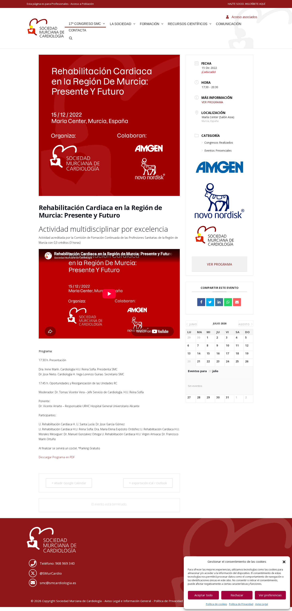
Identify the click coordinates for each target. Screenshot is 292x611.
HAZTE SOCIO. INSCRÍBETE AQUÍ (246, 4)
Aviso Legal (261, 604)
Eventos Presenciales (218, 150)
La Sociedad (120, 24)
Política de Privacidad (241, 604)
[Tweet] (210, 302)
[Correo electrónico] (237, 302)
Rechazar (237, 595)
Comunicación (228, 24)
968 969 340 (65, 563)
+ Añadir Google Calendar (69, 483)
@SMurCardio (51, 573)
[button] (284, 561)
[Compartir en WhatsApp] (228, 302)
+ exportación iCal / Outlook (148, 483)
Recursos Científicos (187, 24)
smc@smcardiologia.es (58, 583)
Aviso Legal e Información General (127, 601)
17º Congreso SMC (85, 23)
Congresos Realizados (218, 142)
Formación (149, 24)
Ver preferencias (270, 595)
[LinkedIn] (219, 302)
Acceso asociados (244, 17)
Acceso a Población (82, 4)
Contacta (77, 30)
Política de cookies (216, 604)
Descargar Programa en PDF (57, 457)
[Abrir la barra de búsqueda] (71, 38)
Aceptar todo (203, 595)
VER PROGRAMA (212, 102)
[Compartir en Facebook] (201, 302)
